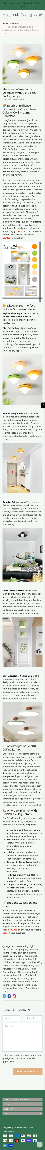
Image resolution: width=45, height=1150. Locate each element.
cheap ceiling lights (28, 959)
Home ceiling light (27, 972)
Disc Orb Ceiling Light (21, 965)
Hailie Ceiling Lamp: (13, 413)
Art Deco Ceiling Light (23, 946)
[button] (8, 15)
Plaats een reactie (28, 1071)
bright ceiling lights (13, 956)
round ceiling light (26, 985)
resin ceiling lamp (21, 981)
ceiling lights (9, 959)
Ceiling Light (31, 956)
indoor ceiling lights (13, 975)
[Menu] (4, 15)
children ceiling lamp (14, 962)
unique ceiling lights (13, 988)
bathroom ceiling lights (15, 949)
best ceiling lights (27, 953)
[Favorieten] (35, 15)
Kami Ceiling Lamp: (12, 590)
